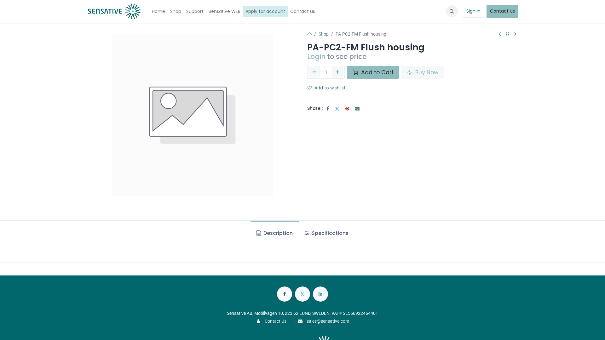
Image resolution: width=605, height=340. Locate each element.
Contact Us (502, 11)
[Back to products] (507, 34)
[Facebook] (327, 108)
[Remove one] (314, 72)
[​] (284, 294)
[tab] (275, 233)
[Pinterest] (347, 108)
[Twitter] (337, 108)
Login (316, 56)
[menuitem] (158, 11)
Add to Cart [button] (377, 72)
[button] (452, 11)
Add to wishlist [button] (330, 88)
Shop (324, 34)
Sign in (473, 11)
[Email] (357, 108)
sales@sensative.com (328, 321)
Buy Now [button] (426, 72)
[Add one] (338, 72)
